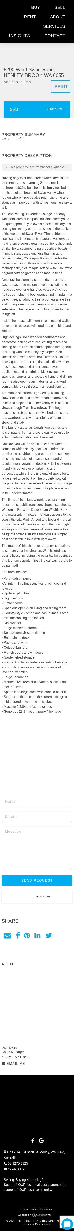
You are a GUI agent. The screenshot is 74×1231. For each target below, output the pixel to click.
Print (61, 63)
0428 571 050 (16, 1034)
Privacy (38, 873)
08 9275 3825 (17, 1140)
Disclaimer (46, 1185)
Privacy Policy (29, 1185)
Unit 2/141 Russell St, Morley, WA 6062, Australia (34, 1131)
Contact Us (15, 1146)
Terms (47, 873)
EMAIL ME (15, 1040)
